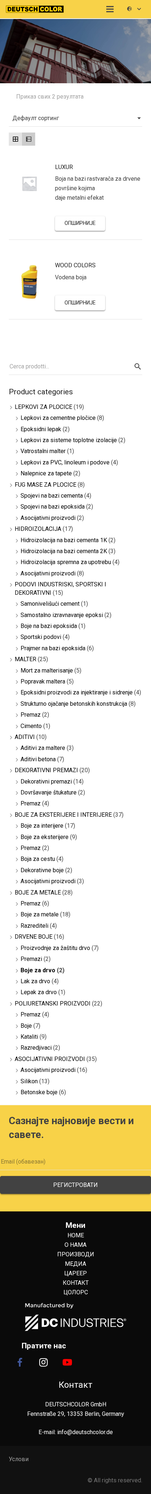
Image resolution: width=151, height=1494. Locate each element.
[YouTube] (67, 1362)
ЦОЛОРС (75, 1292)
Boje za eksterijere (45, 837)
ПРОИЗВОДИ (75, 1254)
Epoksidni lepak (41, 429)
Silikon (29, 1081)
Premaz (31, 714)
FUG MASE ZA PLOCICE (45, 484)
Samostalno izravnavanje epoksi (62, 615)
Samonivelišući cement (50, 603)
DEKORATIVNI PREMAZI (46, 770)
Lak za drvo (35, 981)
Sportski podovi (41, 636)
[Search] (136, 367)
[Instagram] (44, 1362)
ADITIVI (25, 736)
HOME (75, 1235)
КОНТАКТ (76, 1282)
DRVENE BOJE (33, 936)
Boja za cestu (38, 858)
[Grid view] (15, 139)
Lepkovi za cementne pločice (58, 417)
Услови (19, 1459)
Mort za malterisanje (47, 670)
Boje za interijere (42, 825)
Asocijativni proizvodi (48, 517)
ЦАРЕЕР (75, 1273)
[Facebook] (20, 1362)
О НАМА (75, 1244)
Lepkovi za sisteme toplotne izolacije (69, 440)
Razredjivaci (36, 1047)
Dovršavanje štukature (49, 792)
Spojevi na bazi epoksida (53, 506)
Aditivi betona (38, 759)
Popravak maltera (43, 681)
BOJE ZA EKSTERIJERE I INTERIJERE (63, 814)
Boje (26, 1025)
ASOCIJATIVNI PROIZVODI (50, 1059)
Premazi (31, 958)
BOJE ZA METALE (38, 892)
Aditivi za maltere (43, 747)
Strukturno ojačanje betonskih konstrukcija (74, 703)
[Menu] (110, 9)
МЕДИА (75, 1263)
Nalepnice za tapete (46, 473)
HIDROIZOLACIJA (38, 528)
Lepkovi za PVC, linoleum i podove (65, 462)
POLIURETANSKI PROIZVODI (53, 1003)
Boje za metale (40, 914)
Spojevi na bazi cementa (52, 495)
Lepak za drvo (39, 992)
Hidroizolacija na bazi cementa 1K (64, 540)
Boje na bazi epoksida (49, 625)
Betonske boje (39, 1092)
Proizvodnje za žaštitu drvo (55, 948)
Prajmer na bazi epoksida (53, 648)
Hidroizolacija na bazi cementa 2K (64, 551)
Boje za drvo (38, 970)
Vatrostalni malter (43, 451)
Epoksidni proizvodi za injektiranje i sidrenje (77, 692)
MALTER (25, 659)
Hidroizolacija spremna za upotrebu (66, 562)
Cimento (31, 726)
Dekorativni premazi (46, 781)
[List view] (28, 139)
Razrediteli (34, 925)
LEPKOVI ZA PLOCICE (43, 406)
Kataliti (29, 1036)
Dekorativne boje (42, 870)
